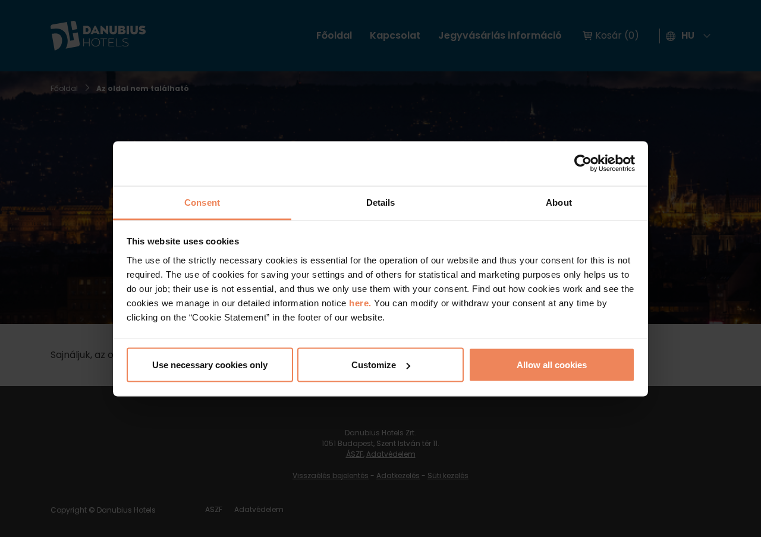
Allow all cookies (552, 365)
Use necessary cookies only (210, 365)
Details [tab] (380, 202)
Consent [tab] (202, 202)
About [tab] (559, 202)
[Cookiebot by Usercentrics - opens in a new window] (583, 163)
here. (361, 302)
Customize (373, 365)
